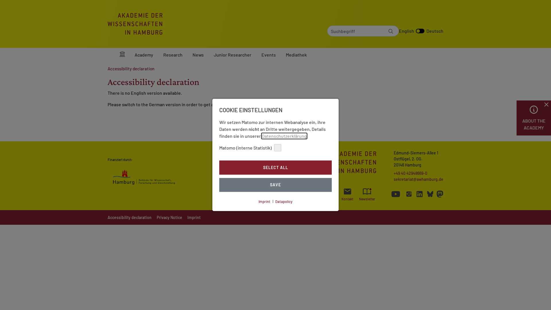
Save (275, 185)
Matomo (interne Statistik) (245, 147)
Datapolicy (283, 201)
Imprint (264, 201)
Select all (275, 167)
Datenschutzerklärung (284, 136)
